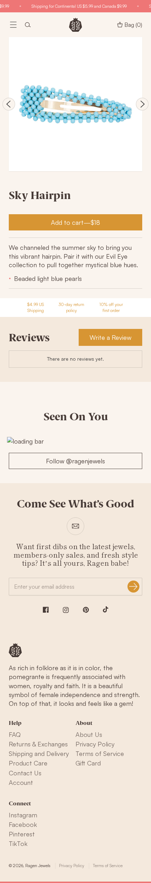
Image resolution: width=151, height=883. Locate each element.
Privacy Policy (95, 744)
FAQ (15, 734)
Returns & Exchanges (38, 744)
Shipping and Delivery (39, 753)
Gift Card (88, 763)
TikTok (18, 843)
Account (21, 782)
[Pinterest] (86, 610)
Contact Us (25, 773)
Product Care (28, 763)
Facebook (23, 824)
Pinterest (22, 834)
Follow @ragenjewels (75, 461)
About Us (89, 734)
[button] (13, 24)
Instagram (23, 815)
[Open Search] (28, 24)
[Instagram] (66, 610)
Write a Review (110, 337)
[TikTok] (106, 609)
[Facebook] (46, 610)
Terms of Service (100, 753)
